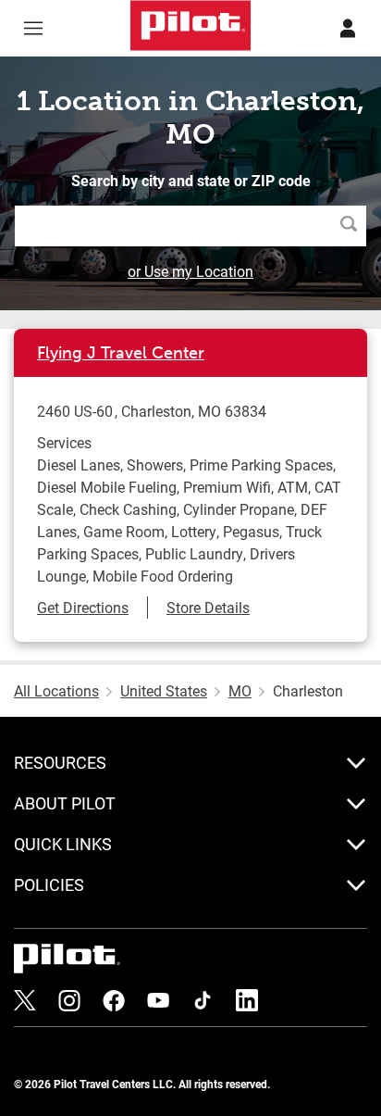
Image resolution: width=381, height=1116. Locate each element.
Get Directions (83, 607)
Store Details (208, 607)
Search (353, 225)
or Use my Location (190, 271)
